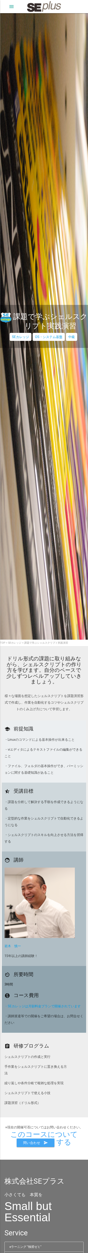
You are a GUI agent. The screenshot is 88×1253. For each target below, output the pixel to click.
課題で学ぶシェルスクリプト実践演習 (46, 642)
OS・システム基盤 (48, 337)
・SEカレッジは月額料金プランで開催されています (42, 1006)
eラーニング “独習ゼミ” (25, 1247)
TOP (2, 642)
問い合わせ (35, 1143)
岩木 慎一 (12, 946)
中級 (71, 337)
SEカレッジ (20, 337)
